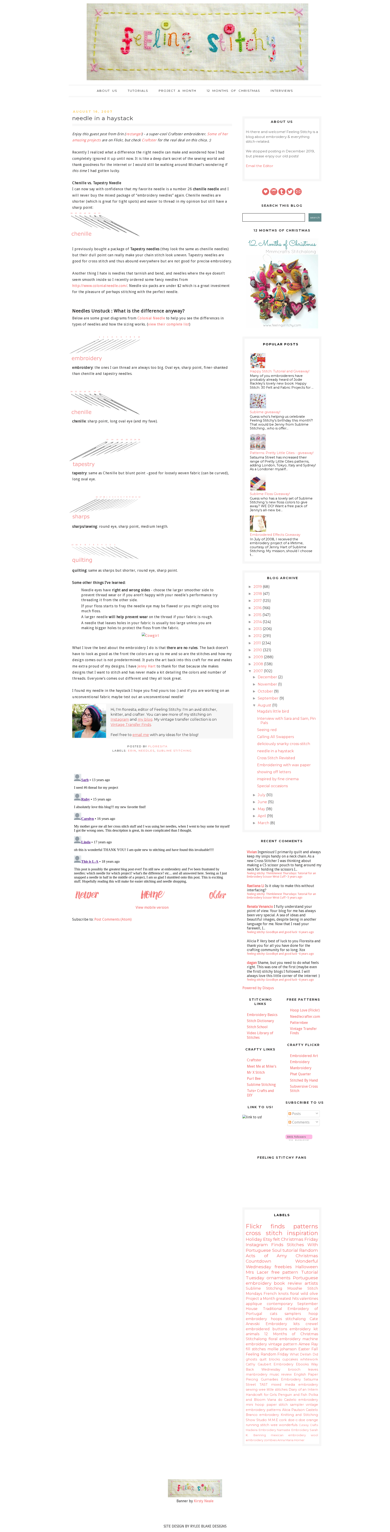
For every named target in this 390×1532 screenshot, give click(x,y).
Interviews (282, 90)
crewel (312, 1324)
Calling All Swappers (275, 737)
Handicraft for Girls (261, 1395)
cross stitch (264, 1232)
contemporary (280, 1304)
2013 (258, 629)
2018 (258, 594)
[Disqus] (152, 828)
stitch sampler (291, 1405)
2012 (258, 636)
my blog (145, 719)
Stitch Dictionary (260, 1021)
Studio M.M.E (267, 1420)
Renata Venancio (260, 906)
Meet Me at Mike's (261, 1066)
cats (273, 1314)
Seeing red (267, 730)
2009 (258, 657)
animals (252, 1334)
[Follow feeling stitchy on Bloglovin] (299, 1139)
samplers (293, 1314)
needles (147, 750)
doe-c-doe (296, 1420)
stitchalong (296, 1319)
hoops (276, 1319)
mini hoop (255, 1405)
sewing (252, 1390)
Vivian (252, 852)
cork (283, 1420)
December (268, 677)
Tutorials (138, 90)
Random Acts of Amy (282, 1253)
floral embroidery (285, 1339)
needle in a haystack (275, 751)
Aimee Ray (308, 1344)
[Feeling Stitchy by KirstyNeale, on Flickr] (195, 1496)
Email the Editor (259, 166)
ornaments (278, 1277)
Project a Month (177, 90)
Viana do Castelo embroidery (292, 1400)
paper (272, 1405)
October (266, 691)
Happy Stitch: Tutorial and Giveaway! (279, 371)
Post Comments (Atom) (113, 919)
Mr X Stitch (256, 1072)
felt (276, 1239)
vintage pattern (282, 1344)
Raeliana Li (255, 886)
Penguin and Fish (292, 1395)
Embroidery (300, 1062)
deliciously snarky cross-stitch (283, 744)
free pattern (285, 1272)
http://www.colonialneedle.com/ (99, 286)
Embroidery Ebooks (291, 1364)
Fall (314, 1349)
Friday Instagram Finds (282, 1241)
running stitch (257, 1425)
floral (294, 1293)
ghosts (251, 1359)
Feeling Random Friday (267, 1354)
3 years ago (295, 876)
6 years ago (306, 932)
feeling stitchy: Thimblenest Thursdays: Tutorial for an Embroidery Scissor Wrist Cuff (281, 874)
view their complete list (168, 324)
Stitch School (257, 1027)
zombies (270, 1440)
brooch (294, 1369)
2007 (258, 671)
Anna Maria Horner (290, 1440)
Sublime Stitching (174, 750)
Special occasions (272, 786)
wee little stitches (273, 1390)
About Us (107, 90)
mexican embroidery (288, 1435)
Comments (300, 1122)
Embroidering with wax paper (284, 765)
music (274, 1374)
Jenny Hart (146, 666)
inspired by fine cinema (278, 779)
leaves (313, 1369)
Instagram (120, 719)
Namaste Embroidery (293, 1430)
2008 (258, 664)
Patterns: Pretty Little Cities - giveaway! (281, 453)
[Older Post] (217, 899)
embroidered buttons (266, 1329)
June (263, 802)
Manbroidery (300, 1068)
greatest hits (287, 1298)
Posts (296, 1114)
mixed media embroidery (294, 1385)
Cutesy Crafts (308, 1425)
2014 (258, 622)
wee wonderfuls (284, 1425)
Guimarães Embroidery (281, 1379)
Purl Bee (254, 1078)
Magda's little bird (273, 711)
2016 (257, 608)
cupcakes (290, 1359)
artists (311, 1283)
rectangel (134, 134)
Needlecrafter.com (305, 1016)
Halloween (306, 1266)
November (268, 684)
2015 (257, 615)
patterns (305, 1226)
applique (254, 1304)
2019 (258, 587)
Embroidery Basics (262, 1015)
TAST (264, 1385)
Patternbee (299, 1023)
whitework (309, 1359)
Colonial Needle (151, 318)
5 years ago (295, 897)
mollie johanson (282, 1349)
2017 (258, 601)
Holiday (254, 1239)
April (262, 816)
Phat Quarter (300, 1074)
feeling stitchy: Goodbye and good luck (272, 932)
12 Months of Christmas (233, 90)
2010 (258, 650)
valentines (308, 1298)
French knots (276, 1293)
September (268, 698)
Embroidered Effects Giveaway (275, 535)
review (286, 1374)
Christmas (292, 1239)
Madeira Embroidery (261, 1430)
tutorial (290, 1250)
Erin (132, 750)
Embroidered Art (304, 1056)
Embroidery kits (282, 1324)
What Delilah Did (304, 1354)
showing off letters (274, 772)
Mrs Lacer (257, 1272)
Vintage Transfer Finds (131, 724)
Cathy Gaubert (258, 1364)
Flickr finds (265, 1226)
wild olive (309, 1293)
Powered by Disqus (258, 988)
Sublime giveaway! (265, 412)
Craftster (149, 140)
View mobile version (152, 907)
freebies (283, 1266)
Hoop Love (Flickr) (305, 1010)
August (265, 705)
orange (312, 1420)
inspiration (302, 1232)
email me (140, 735)
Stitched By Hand (304, 1080)
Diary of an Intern (303, 1390)
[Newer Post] (87, 899)
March (264, 823)
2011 (257, 643)
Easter (304, 1349)
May (262, 809)
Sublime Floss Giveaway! (270, 494)
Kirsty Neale (204, 1501)
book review (288, 1283)
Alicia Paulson (293, 1410)
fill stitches (256, 1349)
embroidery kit (304, 1329)
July (262, 795)
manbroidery (256, 1374)
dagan (252, 963)
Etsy (267, 1239)
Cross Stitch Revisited (276, 758)
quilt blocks (270, 1359)
